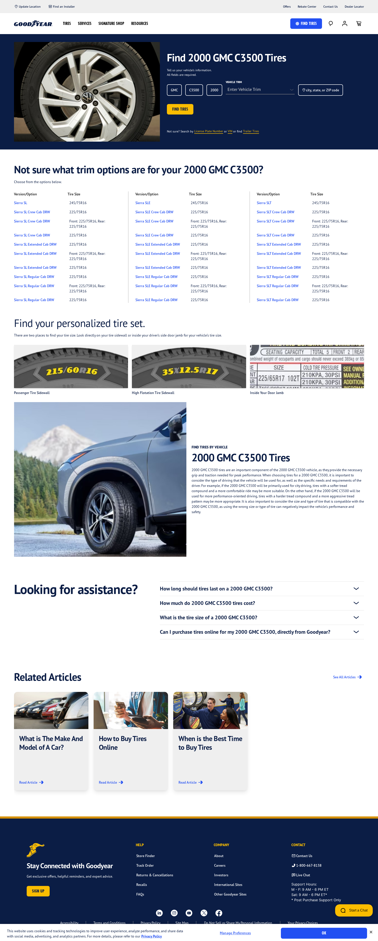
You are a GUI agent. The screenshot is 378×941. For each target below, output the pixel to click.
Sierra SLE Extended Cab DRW (157, 244)
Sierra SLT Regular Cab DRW (277, 276)
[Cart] (359, 23)
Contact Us (330, 7)
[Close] (371, 932)
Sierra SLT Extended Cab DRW (279, 244)
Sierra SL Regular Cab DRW (34, 276)
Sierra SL (20, 203)
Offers (287, 7)
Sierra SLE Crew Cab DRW (154, 212)
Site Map (182, 923)
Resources (139, 23)
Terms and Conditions (109, 923)
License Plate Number (208, 131)
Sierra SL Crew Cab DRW (32, 212)
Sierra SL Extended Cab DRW (35, 244)
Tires (67, 23)
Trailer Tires (251, 131)
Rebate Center (307, 7)
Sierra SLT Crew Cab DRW (275, 212)
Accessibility (69, 923)
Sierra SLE (142, 203)
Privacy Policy (150, 923)
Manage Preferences (235, 933)
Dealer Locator (354, 7)
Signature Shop (111, 23)
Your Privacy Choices (303, 923)
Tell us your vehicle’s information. (189, 70)
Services (84, 23)
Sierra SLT (264, 203)
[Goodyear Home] (33, 23)
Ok (324, 933)
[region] (189, 932)
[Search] (331, 23)
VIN (230, 131)
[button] (51, 741)
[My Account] (345, 23)
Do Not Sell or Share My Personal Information (238, 923)
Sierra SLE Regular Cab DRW (156, 276)
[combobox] (174, 90)
